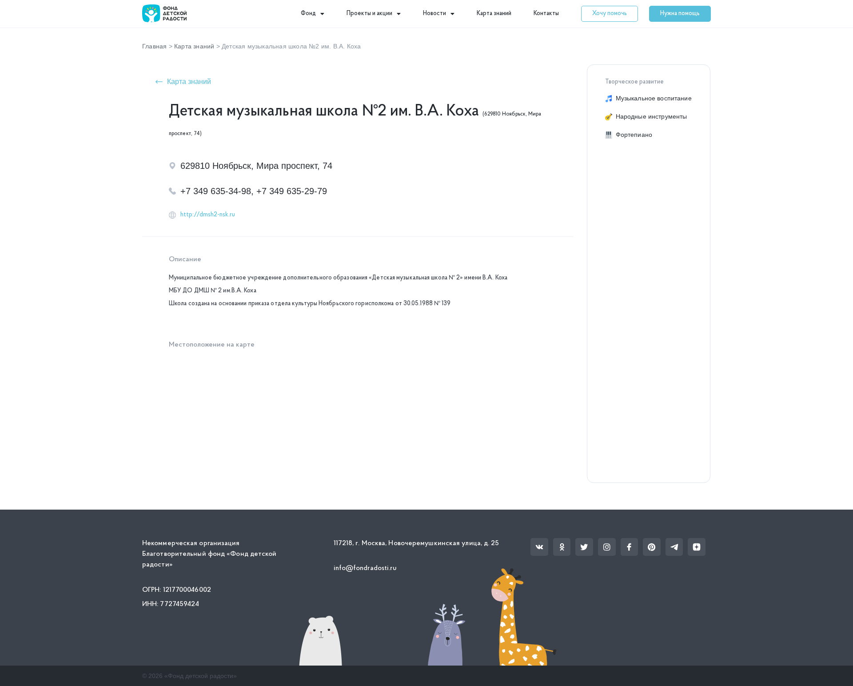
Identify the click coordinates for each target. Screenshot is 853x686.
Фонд (308, 13)
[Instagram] (607, 547)
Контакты (546, 13)
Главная (154, 46)
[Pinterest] (652, 547)
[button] (609, 14)
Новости (434, 13)
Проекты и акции (369, 13)
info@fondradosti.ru (365, 568)
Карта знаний (494, 13)
